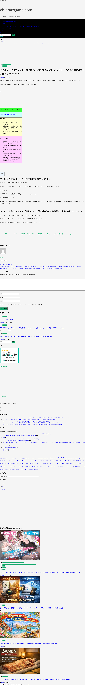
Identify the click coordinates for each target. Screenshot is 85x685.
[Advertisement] (42, 53)
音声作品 (3, 569)
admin (2, 77)
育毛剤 (24, 469)
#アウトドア (3, 458)
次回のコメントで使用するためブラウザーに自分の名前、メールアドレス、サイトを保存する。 (22, 304)
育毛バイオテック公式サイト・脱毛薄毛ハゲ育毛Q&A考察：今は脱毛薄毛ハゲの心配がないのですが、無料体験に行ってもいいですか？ (39, 234)
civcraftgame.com (16, 9)
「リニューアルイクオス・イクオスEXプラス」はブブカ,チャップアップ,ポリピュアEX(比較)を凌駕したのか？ (27, 433)
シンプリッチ (6, 463)
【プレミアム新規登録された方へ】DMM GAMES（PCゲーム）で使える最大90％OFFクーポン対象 (19, 564)
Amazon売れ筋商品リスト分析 (9, 21)
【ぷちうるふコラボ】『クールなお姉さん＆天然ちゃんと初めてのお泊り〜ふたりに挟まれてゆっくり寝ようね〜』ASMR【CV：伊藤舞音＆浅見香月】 (36, 417)
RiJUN (77, 458)
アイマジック (17, 460)
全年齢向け (4, 567)
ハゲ (81, 463)
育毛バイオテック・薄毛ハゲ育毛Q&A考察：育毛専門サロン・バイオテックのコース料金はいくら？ (27, 336)
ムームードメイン (4, 366)
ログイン (4, 484)
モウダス (77, 466)
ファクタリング (11, 466)
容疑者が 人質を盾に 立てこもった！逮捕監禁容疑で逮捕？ (15, 440)
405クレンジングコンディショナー (13, 458)
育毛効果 (30, 469)
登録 (3, 483)
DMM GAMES (32, 458)
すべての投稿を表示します (6, 264)
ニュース (57, 463)
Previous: (40, 266)
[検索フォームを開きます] (0, 32)
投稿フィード (5, 486)
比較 (15, 469)
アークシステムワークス (30, 460)
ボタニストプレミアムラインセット (40, 466)
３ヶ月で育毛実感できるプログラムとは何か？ (12, 20)
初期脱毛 (7, 469)
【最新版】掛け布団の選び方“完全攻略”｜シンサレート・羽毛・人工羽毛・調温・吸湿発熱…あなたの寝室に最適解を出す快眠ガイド (32, 424)
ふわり (3, 460)
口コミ (11, 469)
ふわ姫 (8, 460)
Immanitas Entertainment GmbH (53, 458)
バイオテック (4, 66)
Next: (35, 268)
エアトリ (3, 640)
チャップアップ (27, 463)
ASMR (3, 566)
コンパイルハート (48, 460)
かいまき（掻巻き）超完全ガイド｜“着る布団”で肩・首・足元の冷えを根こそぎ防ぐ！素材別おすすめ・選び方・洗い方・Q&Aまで (31, 422)
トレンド (37, 463)
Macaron (67, 458)
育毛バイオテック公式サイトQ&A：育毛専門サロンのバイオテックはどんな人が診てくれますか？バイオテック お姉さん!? (33, 328)
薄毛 (40, 469)
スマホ (3, 605)
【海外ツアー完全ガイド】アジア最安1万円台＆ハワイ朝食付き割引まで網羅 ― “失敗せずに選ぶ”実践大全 (26, 421)
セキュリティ (20, 463)
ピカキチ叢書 (3, 396)
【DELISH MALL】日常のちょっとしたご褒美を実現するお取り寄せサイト (19, 435)
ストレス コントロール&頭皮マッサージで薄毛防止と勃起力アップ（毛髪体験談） (20, 26)
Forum (3, 23)
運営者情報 (4, 30)
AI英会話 (24, 458)
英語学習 (36, 469)
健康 (3, 469)
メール (1, 297)
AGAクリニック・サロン (6, 64)
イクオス (39, 460)
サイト (1, 301)
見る (2, 36)
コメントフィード (6, 488)
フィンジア (18, 466)
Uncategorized (5, 676)
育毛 (18, 469)
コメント (2, 278)
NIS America (71, 458)
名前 (1, 293)
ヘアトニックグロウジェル (27, 466)
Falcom (39, 458)
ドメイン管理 (47, 463)
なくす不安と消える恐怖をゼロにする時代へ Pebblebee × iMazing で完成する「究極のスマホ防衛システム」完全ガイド (28, 419)
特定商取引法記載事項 (7, 28)
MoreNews (26, 684)
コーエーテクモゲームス (65, 460)
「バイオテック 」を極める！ (8, 319)
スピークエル (13, 463)
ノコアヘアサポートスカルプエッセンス (71, 463)
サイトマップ (5, 25)
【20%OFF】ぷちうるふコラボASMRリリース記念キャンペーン (13, 562)
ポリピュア (51, 466)
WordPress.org (5, 489)
